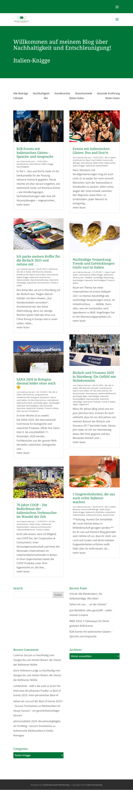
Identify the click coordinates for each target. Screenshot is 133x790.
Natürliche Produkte (35, 408)
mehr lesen (23, 204)
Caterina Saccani (27, 161)
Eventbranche (62, 93)
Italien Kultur (76, 98)
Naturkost (21, 408)
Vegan (75, 404)
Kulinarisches (108, 515)
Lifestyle (18, 98)
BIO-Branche (37, 272)
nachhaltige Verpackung (103, 277)
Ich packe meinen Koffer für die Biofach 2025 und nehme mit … (38, 260)
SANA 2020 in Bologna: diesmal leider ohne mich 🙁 (36, 383)
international (34, 164)
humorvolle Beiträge (89, 509)
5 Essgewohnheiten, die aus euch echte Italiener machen (94, 498)
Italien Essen (112, 98)
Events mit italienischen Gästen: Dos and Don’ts (91, 151)
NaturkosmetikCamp (39, 280)
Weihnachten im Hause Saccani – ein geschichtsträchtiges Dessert (36, 710)
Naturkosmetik (83, 93)
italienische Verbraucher (39, 277)
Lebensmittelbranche (26, 530)
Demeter (94, 388)
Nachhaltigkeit (41, 93)
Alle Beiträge (20, 93)
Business (47, 272)
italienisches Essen (24, 403)
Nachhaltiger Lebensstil (83, 280)
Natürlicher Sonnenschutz (38, 283)
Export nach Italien (37, 275)
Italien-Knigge (47, 164)
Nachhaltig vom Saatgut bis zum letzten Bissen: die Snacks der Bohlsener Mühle (37, 660)
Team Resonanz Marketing (56, 785)
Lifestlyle (88, 277)
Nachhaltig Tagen (40, 403)
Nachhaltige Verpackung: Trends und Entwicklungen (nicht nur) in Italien (94, 263)
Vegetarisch (84, 404)
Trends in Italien (51, 408)
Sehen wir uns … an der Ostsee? (88, 604)
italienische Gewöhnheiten (96, 166)
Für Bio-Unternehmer (37, 400)
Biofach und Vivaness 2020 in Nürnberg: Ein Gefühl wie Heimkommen (94, 376)
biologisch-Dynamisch (39, 397)
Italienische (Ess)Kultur (95, 512)
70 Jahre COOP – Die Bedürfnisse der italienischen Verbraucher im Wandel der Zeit (37, 511)
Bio (46, 98)
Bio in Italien (25, 272)
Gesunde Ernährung (108, 93)
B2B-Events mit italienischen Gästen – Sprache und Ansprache (35, 153)
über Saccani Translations (27, 411)
